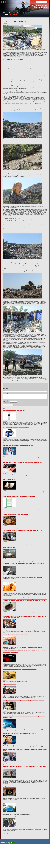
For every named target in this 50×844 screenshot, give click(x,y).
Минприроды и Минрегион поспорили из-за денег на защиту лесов (20, 786)
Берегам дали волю (8, 802)
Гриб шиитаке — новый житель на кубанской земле (16, 514)
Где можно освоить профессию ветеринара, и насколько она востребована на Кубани (23, 564)
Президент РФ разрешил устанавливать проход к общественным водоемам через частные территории (24, 767)
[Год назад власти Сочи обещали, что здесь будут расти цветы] (22, 233)
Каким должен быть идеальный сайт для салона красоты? (18, 445)
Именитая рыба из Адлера (9, 547)
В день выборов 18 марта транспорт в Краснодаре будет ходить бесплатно (22, 530)
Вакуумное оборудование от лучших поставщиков (16, 427)
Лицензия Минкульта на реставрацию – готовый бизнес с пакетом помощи (22, 462)
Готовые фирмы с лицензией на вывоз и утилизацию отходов (19, 496)
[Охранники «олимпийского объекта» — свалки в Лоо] (22, 349)
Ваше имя (5, 390)
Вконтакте (5, 2)
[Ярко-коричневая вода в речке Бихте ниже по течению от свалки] (22, 144)
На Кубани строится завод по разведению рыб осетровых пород (20, 669)
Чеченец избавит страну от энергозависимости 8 (15, 634)
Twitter (3, 2)
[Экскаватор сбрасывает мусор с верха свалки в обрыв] (22, 273)
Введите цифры (7, 400)
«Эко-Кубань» (10, 14)
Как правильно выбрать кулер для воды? (13, 410)
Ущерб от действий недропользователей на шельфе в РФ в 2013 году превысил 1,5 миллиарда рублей (24, 716)
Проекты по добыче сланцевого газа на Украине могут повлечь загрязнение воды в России (25, 750)
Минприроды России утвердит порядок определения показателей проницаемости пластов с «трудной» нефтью (24, 651)
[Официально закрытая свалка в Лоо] (22, 112)
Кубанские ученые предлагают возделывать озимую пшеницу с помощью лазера (24, 580)
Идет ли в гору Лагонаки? (9, 816)
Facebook (1, 2)
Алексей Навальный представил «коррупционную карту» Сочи (19, 733)
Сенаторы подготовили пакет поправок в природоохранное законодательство (23, 700)
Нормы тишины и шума (9, 479)
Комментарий (6, 393)
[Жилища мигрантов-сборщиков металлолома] (22, 306)
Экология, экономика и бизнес (31, 408)
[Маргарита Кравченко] (22, 178)
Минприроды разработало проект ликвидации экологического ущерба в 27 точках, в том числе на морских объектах (24, 617)
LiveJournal (4, 2)
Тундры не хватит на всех (9, 684)
